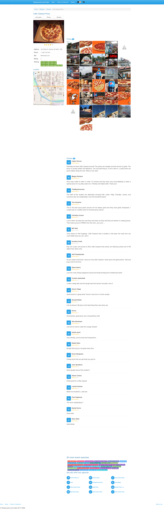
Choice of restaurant (62, 2)
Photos (49, 17)
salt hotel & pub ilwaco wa (83, 468)
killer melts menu (116, 466)
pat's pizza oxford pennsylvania (91, 464)
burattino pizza (80, 461)
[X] (78, 2)
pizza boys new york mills (105, 468)
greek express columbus (106, 466)
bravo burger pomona (120, 464)
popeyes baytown (77, 466)
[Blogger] (80, 2)
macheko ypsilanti (84, 470)
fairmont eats (114, 463)
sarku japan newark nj (102, 470)
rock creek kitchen (72, 463)
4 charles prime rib (72, 461)
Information (38, 17)
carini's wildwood (96, 466)
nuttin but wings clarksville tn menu (106, 464)
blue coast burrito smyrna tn (101, 461)
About (53, 2)
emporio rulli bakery (106, 463)
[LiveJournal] (84, 2)
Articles (73, 2)
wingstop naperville (72, 468)
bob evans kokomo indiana (83, 463)
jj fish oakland (115, 468)
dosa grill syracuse (89, 461)
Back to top (159, 504)
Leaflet (62, 104)
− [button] (35, 76)
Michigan (42, 9)
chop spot (70, 466)
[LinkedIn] (82, 2)
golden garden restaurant (113, 461)
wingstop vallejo (92, 470)
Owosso (48, 9)
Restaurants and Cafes (41, 2)
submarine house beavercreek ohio (75, 464)
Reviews (59, 17)
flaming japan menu (94, 468)
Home (36, 9)
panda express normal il (95, 463)
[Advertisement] (99, 24)
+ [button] (35, 73)
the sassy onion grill (86, 466)
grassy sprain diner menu (73, 470)
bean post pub (123, 461)
